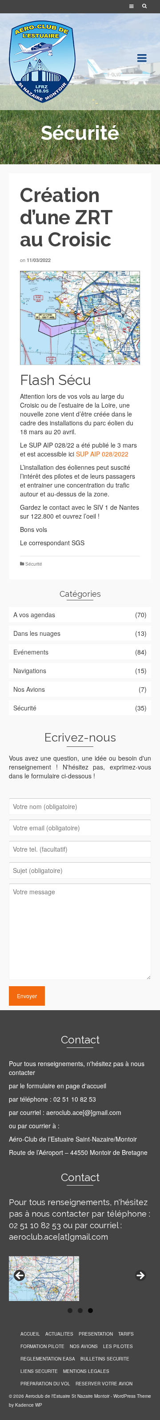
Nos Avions (29, 689)
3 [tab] (90, 1310)
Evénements (30, 651)
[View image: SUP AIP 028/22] (80, 318)
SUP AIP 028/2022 (102, 453)
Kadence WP (28, 1405)
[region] (80, 1278)
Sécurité (33, 564)
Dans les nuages (36, 633)
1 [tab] (70, 1310)
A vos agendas (34, 614)
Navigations (29, 670)
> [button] (140, 1276)
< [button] (20, 1276)
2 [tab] (80, 1310)
